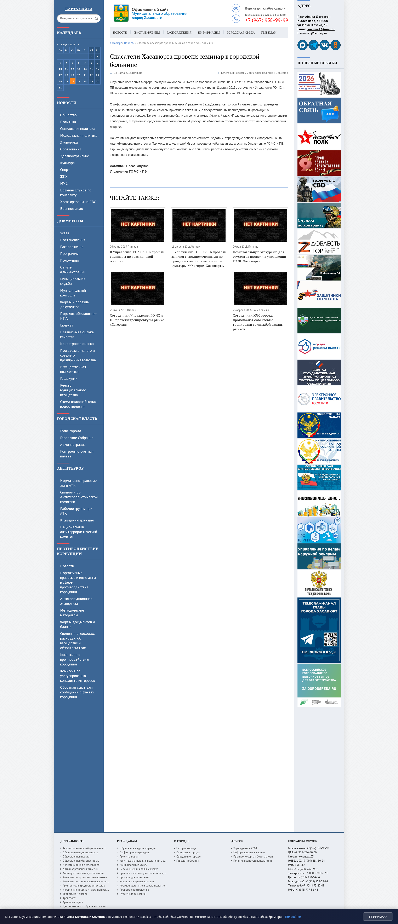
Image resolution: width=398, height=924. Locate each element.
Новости (66, 102)
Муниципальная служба (72, 281)
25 (66, 81)
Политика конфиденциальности (252, 860)
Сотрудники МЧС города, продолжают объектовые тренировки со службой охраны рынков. (258, 322)
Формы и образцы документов (74, 304)
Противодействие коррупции (77, 551)
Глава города (70, 430)
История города (186, 848)
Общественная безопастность (81, 860)
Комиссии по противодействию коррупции (74, 659)
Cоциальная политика (77, 128)
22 (91, 75)
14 (85, 68)
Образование (70, 149)
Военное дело (71, 208)
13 (78, 68)
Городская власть (77, 418)
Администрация (73, 444)
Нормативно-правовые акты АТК (78, 483)
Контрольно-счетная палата (76, 453)
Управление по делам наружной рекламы (88, 889)
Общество (68, 114)
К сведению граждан (77, 520)
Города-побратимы (188, 860)
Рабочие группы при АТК (76, 511)
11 (66, 68)
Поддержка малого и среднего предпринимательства (78, 355)
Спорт (65, 169)
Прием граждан (129, 856)
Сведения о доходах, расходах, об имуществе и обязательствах (77, 640)
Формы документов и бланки (77, 624)
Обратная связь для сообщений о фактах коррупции (77, 692)
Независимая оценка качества (77, 334)
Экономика (69, 142)
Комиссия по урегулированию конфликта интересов (77, 676)
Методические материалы (72, 612)
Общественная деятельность (80, 852)
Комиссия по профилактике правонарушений (90, 877)
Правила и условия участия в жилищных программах (152, 873)
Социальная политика (260, 73)
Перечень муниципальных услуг (139, 869)
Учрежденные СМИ (245, 848)
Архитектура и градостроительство (84, 885)
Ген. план (269, 32)
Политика (68, 121)
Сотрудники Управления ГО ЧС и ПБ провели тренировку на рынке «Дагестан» (137, 320)
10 (60, 68)
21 (85, 75)
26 (72, 81)
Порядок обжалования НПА (78, 316)
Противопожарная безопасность (253, 856)
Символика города (188, 852)
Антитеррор (70, 468)
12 (72, 68)
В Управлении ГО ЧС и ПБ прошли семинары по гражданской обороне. (137, 256)
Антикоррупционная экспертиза (76, 601)
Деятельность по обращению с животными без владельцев (99, 906)
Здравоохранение (74, 156)
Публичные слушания (133, 894)
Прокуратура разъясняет (134, 877)
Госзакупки (68, 378)
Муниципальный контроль (73, 293)
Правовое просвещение (134, 889)
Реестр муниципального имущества (73, 390)
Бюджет (66, 325)
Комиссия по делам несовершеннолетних (88, 881)
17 (60, 75)
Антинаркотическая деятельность (83, 873)
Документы (70, 220)
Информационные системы (249, 852)
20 (78, 75)
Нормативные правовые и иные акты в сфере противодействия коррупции (78, 582)
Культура (67, 162)
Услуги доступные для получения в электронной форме (153, 860)
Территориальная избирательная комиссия (89, 848)
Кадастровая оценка (77, 343)
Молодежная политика (78, 135)
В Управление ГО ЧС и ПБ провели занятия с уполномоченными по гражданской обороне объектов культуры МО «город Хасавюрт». (198, 259)
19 (72, 75)
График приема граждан (134, 852)
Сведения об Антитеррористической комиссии (79, 497)
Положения (69, 260)
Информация (209, 32)
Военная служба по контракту (75, 192)
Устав (64, 233)
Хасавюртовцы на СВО (78, 201)
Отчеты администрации (72, 269)
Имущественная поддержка (73, 369)
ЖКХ (64, 176)
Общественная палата (76, 856)
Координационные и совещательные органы (147, 885)
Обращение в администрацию (138, 848)
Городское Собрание (76, 437)
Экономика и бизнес (75, 894)
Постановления (72, 239)
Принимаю (378, 916)
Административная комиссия (80, 869)
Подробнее (293, 917)
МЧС (64, 183)
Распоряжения (71, 246)
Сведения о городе (188, 856)
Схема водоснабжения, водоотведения (78, 404)
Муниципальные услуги (133, 865)
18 (66, 75)
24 (60, 81)
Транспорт (69, 898)
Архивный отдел (73, 902)
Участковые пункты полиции (137, 881)
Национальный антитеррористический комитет (78, 532)
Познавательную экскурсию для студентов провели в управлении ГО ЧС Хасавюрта (259, 256)
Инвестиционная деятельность (81, 865)
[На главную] (162, 13)
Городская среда (241, 32)
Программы (69, 253)
